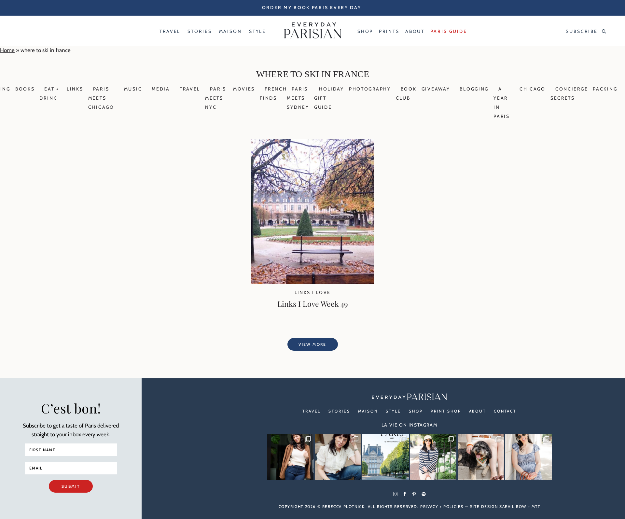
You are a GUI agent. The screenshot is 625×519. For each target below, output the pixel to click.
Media (161, 89)
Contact (505, 411)
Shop (416, 411)
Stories (339, 411)
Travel (190, 89)
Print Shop (446, 411)
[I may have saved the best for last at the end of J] (481, 457)
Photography (370, 89)
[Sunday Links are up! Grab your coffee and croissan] (338, 457)
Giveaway (436, 89)
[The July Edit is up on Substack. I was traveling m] (528, 457)
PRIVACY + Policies (442, 506)
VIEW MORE (312, 344)
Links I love (313, 292)
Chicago (533, 89)
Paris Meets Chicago (101, 98)
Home (7, 50)
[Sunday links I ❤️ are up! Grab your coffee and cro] (433, 457)
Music (133, 89)
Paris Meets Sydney (298, 98)
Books (25, 89)
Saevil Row (512, 506)
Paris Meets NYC (215, 98)
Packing (605, 89)
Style (393, 411)
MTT (536, 506)
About (477, 411)
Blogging (474, 89)
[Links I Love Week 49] (312, 282)
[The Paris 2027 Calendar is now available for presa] (385, 457)
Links (75, 89)
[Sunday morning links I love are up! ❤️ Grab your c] (290, 457)
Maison (368, 411)
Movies (244, 89)
